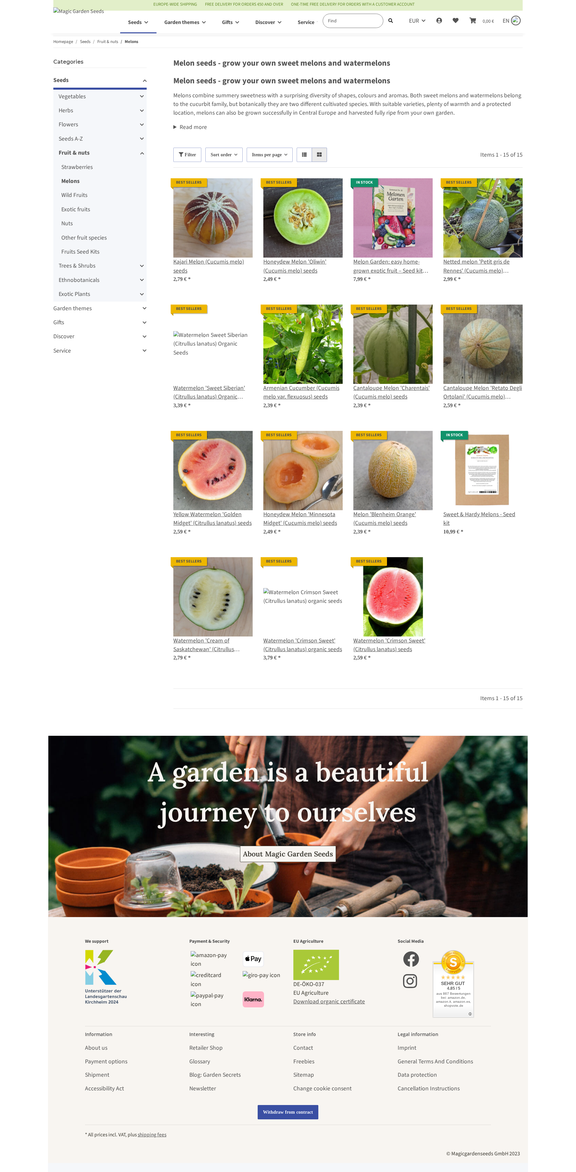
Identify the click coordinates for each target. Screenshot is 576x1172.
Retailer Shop (206, 1048)
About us (96, 1048)
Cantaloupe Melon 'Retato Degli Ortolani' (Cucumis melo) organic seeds (482, 393)
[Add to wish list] (241, 189)
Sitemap (303, 1075)
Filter (189, 154)
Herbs (66, 110)
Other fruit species (84, 238)
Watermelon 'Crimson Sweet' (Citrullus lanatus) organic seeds (302, 644)
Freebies (303, 1061)
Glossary (199, 1061)
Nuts (67, 223)
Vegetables (72, 96)
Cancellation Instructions (429, 1088)
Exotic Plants (74, 294)
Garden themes (72, 308)
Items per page (267, 154)
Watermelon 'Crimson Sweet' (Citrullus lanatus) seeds (389, 644)
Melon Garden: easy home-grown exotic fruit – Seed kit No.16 (388, 266)
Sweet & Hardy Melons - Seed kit (479, 518)
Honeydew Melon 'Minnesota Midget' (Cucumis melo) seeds (300, 518)
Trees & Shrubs (77, 266)
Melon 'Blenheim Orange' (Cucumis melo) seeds (384, 518)
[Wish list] (455, 21)
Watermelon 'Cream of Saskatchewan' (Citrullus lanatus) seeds (203, 645)
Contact (303, 1048)
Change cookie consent (322, 1088)
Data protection (417, 1075)
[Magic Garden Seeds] (78, 18)
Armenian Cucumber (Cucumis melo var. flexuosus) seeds (301, 392)
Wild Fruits (74, 195)
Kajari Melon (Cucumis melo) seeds (208, 266)
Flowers (68, 124)
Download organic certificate (329, 1001)
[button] (439, 21)
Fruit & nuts (74, 153)
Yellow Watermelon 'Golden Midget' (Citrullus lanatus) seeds (212, 518)
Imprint (407, 1048)
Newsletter (202, 1088)
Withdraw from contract (288, 1112)
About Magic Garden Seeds (288, 853)
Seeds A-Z (71, 139)
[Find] (390, 21)
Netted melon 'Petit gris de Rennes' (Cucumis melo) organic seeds (476, 266)
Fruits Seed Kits (80, 252)
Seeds (61, 80)
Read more (193, 127)
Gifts (58, 322)
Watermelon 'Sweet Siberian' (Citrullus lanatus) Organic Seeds (209, 393)
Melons (70, 181)
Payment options (106, 1061)
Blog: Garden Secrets (215, 1075)
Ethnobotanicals (79, 280)
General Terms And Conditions (435, 1061)
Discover (63, 336)
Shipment (97, 1075)
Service (62, 351)
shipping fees (152, 1134)
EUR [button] (414, 21)
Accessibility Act (104, 1088)
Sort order (221, 154)
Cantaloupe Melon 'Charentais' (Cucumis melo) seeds (391, 392)
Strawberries (77, 167)
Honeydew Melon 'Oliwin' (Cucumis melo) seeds (294, 266)
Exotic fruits (75, 209)
